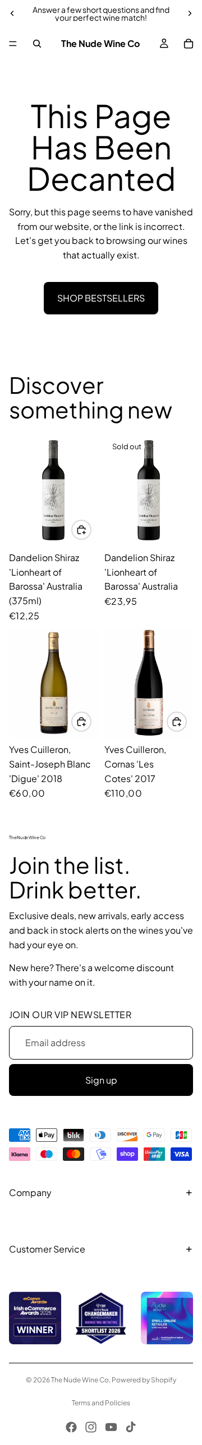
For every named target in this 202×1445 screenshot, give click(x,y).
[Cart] (188, 43)
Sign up (101, 1080)
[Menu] (13, 44)
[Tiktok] (130, 1427)
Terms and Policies (101, 1403)
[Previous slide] (12, 13)
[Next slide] (189, 13)
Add (90, 529)
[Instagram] (91, 1427)
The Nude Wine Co (80, 1380)
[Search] (37, 43)
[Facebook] (71, 1427)
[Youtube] (111, 1427)
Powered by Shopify (144, 1380)
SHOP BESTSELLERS (101, 298)
